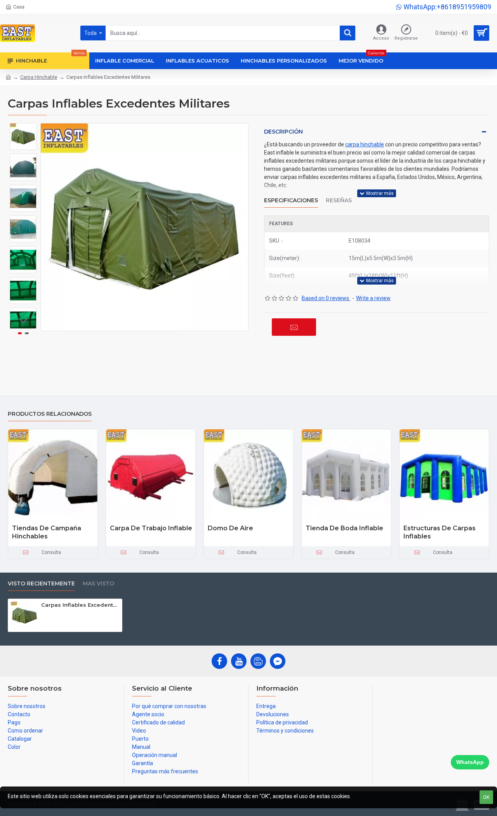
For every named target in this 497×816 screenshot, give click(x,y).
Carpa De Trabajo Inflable (151, 528)
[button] (23, 129)
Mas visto (98, 583)
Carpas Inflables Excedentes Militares (80, 605)
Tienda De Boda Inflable (344, 528)
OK (486, 797)
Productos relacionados (50, 414)
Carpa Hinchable (38, 77)
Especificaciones (291, 200)
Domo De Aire (230, 528)
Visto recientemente (41, 583)
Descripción (283, 131)
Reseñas (339, 200)
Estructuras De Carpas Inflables (439, 532)
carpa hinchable (364, 144)
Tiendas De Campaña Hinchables (46, 532)
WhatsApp (470, 762)
